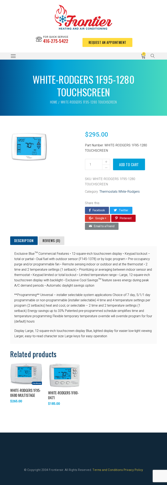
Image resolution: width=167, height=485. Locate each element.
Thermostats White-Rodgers (119, 191)
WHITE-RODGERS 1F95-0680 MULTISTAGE (25, 393)
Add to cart (129, 164)
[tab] (24, 241)
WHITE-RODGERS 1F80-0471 (63, 395)
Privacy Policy (133, 470)
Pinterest (126, 218)
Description (24, 240)
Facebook (99, 210)
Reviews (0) (51, 240)
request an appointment (107, 42)
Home (53, 102)
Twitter (123, 210)
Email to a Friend (104, 226)
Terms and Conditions (107, 470)
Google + (100, 218)
